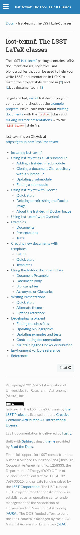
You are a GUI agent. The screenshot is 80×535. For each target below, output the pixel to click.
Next (64, 367)
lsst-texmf (29, 60)
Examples (18, 222)
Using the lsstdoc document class (37, 270)
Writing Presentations (28, 297)
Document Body (29, 281)
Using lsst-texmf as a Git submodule (39, 158)
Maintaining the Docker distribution (44, 345)
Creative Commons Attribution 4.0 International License (37, 419)
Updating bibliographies (35, 329)
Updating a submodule (34, 179)
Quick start (25, 195)
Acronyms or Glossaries (34, 291)
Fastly (66, 433)
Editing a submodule (32, 184)
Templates (24, 264)
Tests (20, 238)
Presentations (27, 232)
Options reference (30, 313)
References (19, 355)
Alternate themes (29, 307)
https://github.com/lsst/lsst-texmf (32, 141)
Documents (25, 227)
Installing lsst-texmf (26, 152)
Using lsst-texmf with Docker (34, 190)
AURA (11, 513)
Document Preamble (32, 275)
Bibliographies (27, 286)
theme (50, 441)
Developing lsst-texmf (28, 318)
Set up (21, 254)
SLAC (62, 524)
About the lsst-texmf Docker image (43, 211)
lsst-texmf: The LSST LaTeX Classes (43, 7)
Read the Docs (21, 446)
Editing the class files (32, 323)
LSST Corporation (26, 486)
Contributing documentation (38, 339)
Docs (10, 23)
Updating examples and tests (38, 334)
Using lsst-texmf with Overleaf (35, 216)
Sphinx (27, 441)
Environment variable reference (35, 350)
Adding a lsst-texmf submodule (40, 163)
